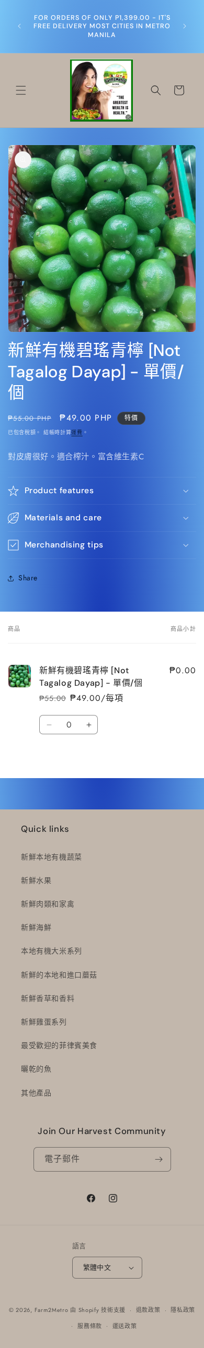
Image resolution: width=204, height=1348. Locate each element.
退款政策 (148, 1310)
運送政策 (124, 1326)
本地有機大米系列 (51, 951)
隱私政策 (183, 1310)
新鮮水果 (36, 880)
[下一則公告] (184, 26)
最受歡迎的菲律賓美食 (59, 1045)
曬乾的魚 (36, 1069)
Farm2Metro (52, 1310)
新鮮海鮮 (36, 927)
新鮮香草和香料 (47, 998)
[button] (20, 90)
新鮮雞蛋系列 (44, 1022)
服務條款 (89, 1326)
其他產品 (36, 1093)
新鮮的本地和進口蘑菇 (59, 975)
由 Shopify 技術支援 (98, 1310)
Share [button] (28, 577)
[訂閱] (159, 1159)
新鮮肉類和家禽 (47, 904)
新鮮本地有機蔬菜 (51, 857)
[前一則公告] (19, 26)
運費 (76, 432)
